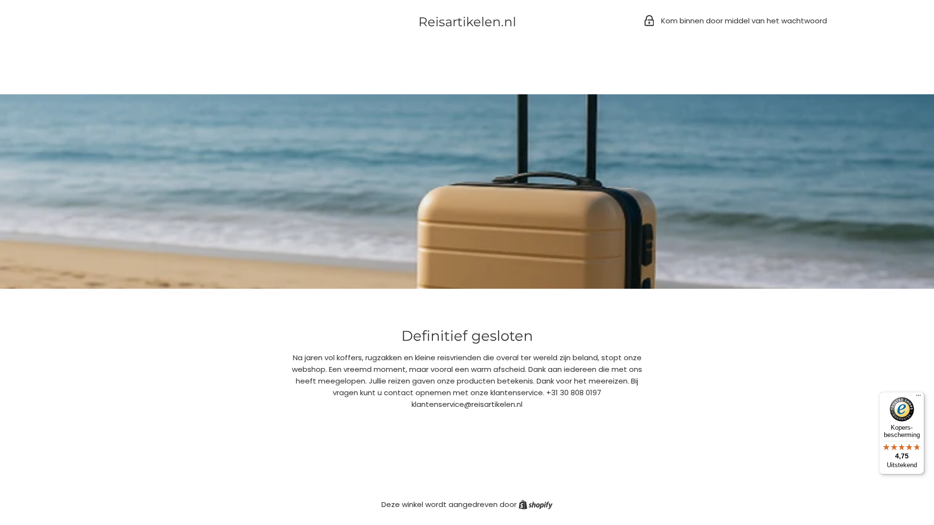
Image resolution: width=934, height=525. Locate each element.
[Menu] (918, 397)
